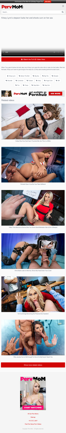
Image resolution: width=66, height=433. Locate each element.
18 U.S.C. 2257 (33, 421)
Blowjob (55, 76)
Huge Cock (49, 81)
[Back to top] (63, 429)
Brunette (9, 81)
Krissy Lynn (12, 76)
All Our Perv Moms (33, 414)
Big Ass (36, 76)
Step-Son (47, 85)
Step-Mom (36, 85)
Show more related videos (33, 365)
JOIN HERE (47, 1)
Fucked (30, 81)
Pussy (26, 85)
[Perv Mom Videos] (12, 6)
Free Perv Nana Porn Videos (33, 424)
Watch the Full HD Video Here (34, 59)
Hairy (39, 81)
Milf (58, 81)
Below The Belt (24, 76)
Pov (18, 85)
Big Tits (46, 76)
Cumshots (20, 81)
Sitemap (33, 417)
